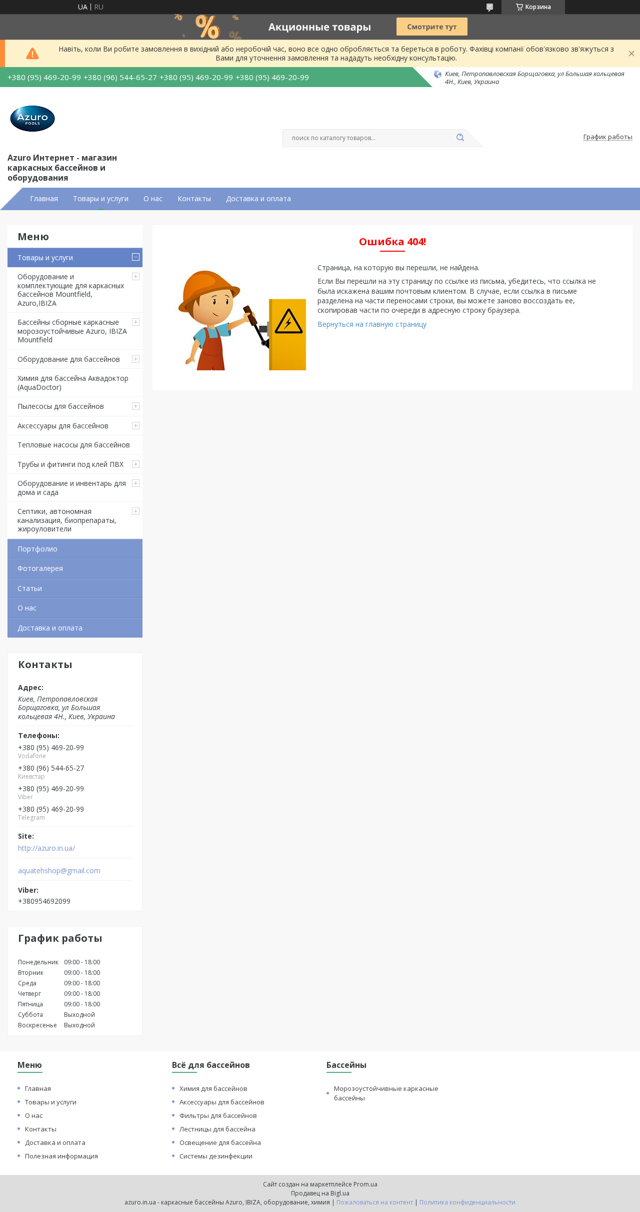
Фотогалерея (40, 568)
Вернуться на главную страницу (372, 324)
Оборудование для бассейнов (69, 359)
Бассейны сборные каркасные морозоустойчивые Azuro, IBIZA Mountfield (72, 330)
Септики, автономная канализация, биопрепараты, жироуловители (67, 519)
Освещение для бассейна (220, 1142)
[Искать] (460, 138)
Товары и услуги (100, 198)
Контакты (194, 198)
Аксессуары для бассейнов (63, 425)
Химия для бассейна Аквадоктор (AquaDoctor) (73, 382)
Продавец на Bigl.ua (320, 1193)
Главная (44, 198)
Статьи (30, 588)
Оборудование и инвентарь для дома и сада (72, 487)
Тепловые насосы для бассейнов (74, 444)
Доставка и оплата (258, 198)
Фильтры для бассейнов (218, 1115)
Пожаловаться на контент (374, 1202)
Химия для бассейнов (214, 1088)
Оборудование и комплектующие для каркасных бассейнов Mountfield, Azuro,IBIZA (71, 290)
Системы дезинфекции (216, 1155)
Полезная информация (61, 1155)
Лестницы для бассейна (218, 1128)
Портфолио (38, 548)
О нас (153, 198)
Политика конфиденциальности (468, 1202)
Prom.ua (366, 1184)
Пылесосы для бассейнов (61, 406)
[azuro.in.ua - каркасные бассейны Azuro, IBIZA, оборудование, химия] (33, 119)
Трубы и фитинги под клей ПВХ (71, 464)
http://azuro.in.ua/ (46, 848)
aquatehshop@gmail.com (59, 870)
